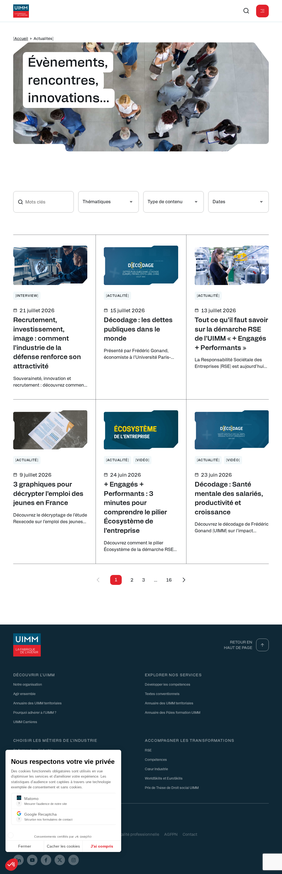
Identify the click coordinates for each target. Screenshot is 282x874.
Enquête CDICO (64, 834)
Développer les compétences (167, 684)
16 (169, 579)
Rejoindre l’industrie (28, 759)
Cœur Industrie (156, 769)
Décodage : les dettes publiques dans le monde (138, 328)
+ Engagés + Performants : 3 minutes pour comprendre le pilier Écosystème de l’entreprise (135, 506)
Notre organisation (27, 684)
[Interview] (26, 295)
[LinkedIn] (18, 860)
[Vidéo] (142, 460)
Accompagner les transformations (189, 740)
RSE (148, 750)
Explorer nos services (173, 674)
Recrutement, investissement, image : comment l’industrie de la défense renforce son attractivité (47, 342)
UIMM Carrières (25, 722)
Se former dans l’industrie (33, 750)
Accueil (21, 38)
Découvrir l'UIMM (34, 674)
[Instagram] (73, 860)
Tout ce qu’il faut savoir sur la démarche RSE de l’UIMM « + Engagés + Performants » (231, 333)
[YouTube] (32, 860)
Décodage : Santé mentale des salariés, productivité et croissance (229, 497)
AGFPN (171, 834)
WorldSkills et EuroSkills (164, 778)
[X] (60, 860)
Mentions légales (29, 834)
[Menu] (262, 11)
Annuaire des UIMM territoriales (37, 703)
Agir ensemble (24, 693)
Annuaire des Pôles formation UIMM (172, 712)
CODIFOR (92, 834)
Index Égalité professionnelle (132, 834)
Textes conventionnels (162, 693)
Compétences (156, 759)
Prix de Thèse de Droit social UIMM (172, 787)
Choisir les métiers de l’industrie (55, 740)
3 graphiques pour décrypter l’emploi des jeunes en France (48, 493)
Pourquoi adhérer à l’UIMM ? (34, 712)
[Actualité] (117, 295)
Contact (190, 834)
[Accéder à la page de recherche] (246, 11)
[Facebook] (46, 860)
